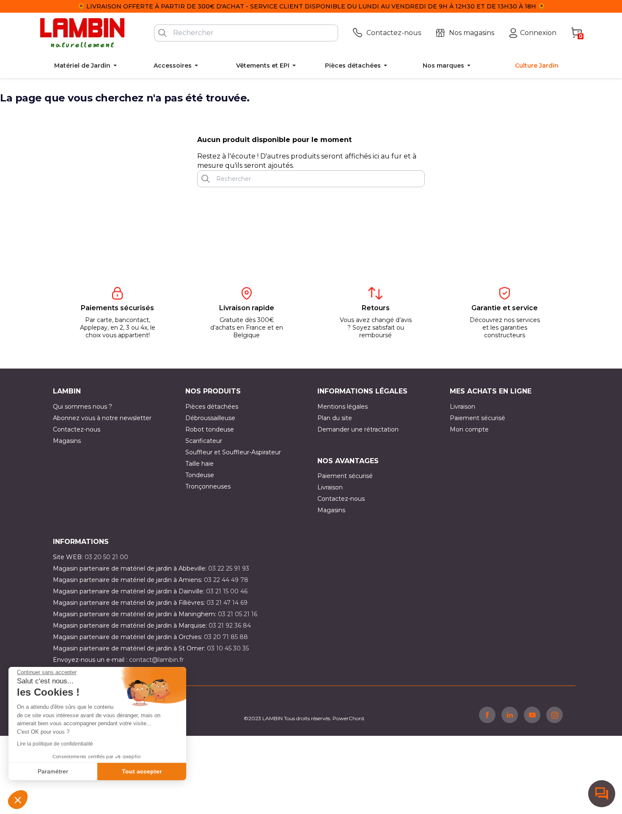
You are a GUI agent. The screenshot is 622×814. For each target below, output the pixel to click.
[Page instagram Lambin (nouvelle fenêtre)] (554, 714)
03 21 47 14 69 (227, 602)
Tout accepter (142, 771)
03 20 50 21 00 (106, 557)
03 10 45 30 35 (228, 648)
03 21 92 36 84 (230, 625)
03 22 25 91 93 (228, 568)
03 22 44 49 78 (226, 580)
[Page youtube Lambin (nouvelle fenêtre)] (532, 714)
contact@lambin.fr (156, 660)
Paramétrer (53, 771)
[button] (18, 799)
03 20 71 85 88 (226, 637)
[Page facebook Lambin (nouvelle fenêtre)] (487, 714)
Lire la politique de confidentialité (55, 744)
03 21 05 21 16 (237, 614)
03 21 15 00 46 (227, 591)
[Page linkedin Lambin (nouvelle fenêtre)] (509, 714)
